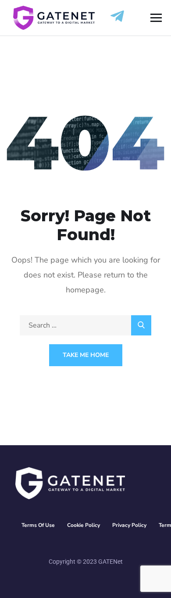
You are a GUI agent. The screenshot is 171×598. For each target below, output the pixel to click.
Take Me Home (86, 355)
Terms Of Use (38, 525)
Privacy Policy (129, 525)
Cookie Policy (83, 525)
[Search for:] (85, 325)
